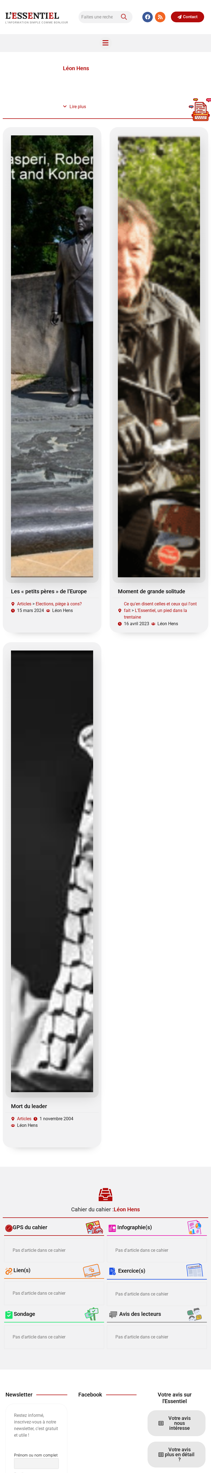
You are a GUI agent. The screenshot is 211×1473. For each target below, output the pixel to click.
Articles (24, 603)
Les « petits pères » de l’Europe (49, 591)
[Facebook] (147, 17)
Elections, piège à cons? (59, 603)
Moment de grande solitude (151, 591)
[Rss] (160, 17)
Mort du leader (29, 1106)
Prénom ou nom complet (36, 1455)
